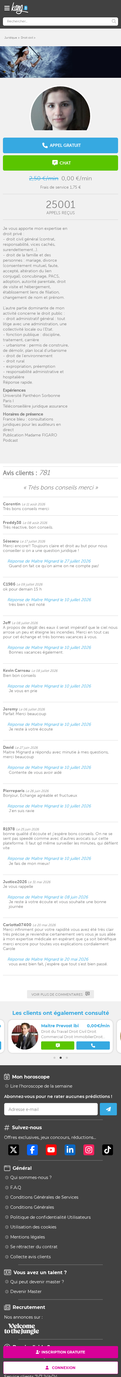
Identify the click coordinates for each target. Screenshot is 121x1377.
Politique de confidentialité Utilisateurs (50, 1217)
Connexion (63, 1367)
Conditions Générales (32, 1207)
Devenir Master (26, 1291)
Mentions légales (27, 1237)
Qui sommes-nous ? (31, 1177)
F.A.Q (15, 1187)
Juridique (10, 37)
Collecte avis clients (30, 1256)
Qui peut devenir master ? (37, 1281)
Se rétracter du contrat (34, 1246)
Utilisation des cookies (33, 1227)
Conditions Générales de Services (44, 1197)
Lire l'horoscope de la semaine (41, 1086)
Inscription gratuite (63, 1352)
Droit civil (27, 37)
